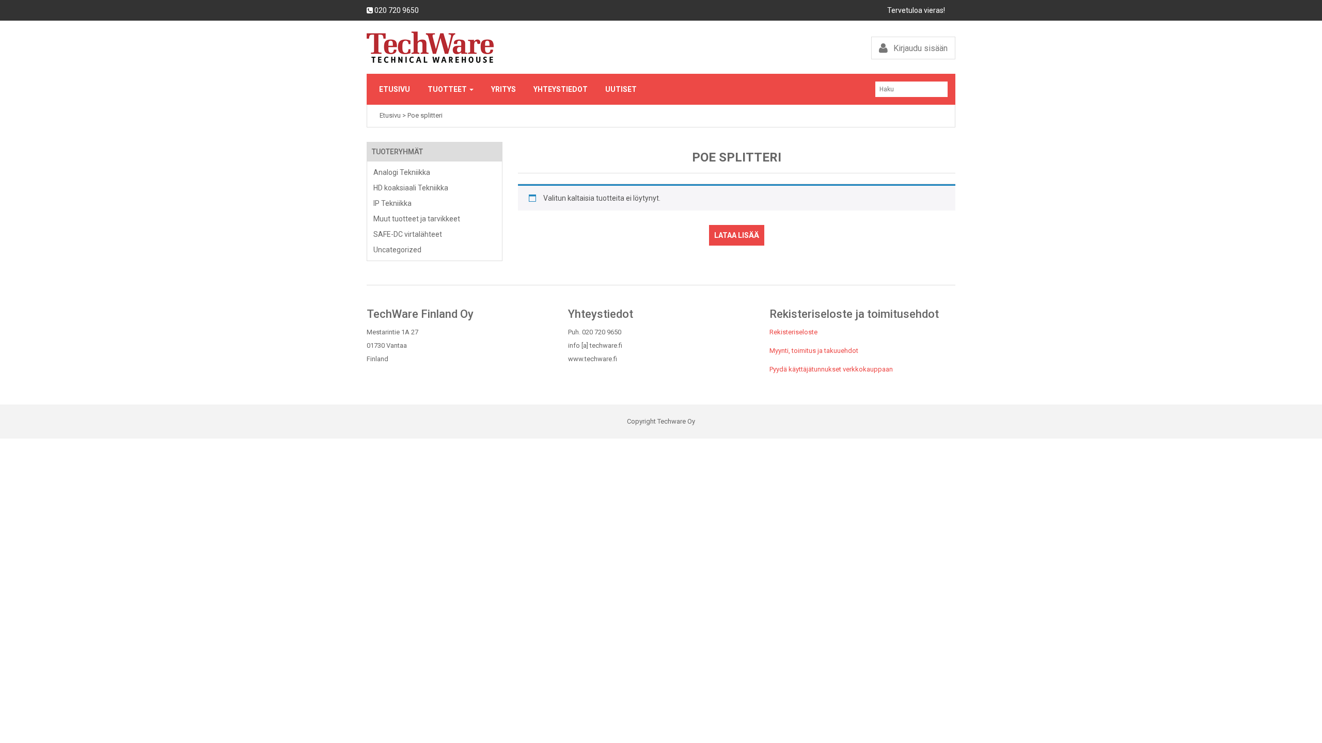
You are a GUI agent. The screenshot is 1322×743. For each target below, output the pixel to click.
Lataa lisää (736, 235)
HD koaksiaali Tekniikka (410, 188)
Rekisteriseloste (793, 332)
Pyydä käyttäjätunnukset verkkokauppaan (831, 369)
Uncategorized (397, 250)
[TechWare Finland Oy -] (510, 47)
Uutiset (621, 89)
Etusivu (394, 89)
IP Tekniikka (392, 203)
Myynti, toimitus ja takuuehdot (813, 350)
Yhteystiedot (560, 89)
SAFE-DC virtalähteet (407, 234)
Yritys (503, 89)
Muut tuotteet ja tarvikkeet (416, 219)
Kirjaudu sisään (919, 48)
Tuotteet (448, 89)
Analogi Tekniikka (401, 172)
